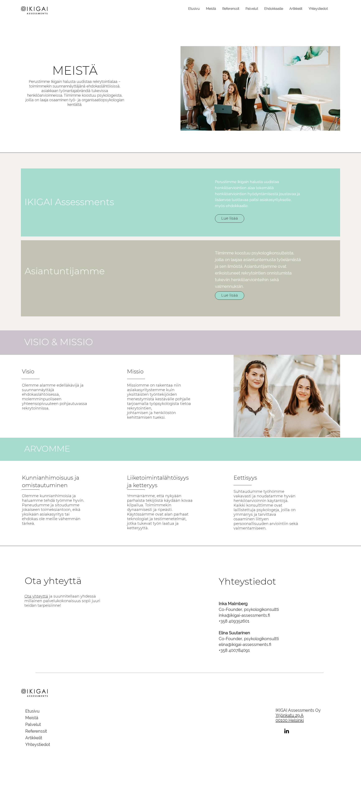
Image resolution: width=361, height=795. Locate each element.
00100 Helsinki (290, 720)
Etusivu (32, 711)
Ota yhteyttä (36, 596)
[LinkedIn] (286, 731)
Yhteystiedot (37, 744)
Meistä (31, 717)
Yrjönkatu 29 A (290, 715)
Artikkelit (33, 737)
